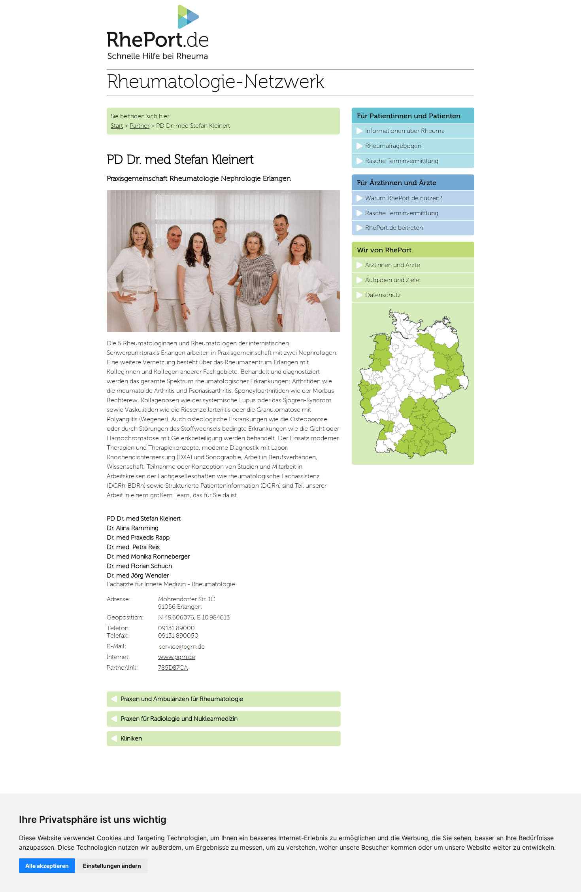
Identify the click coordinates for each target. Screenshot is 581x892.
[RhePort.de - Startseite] (157, 57)
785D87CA (173, 667)
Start (117, 125)
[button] (224, 699)
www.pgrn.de (176, 657)
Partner (139, 125)
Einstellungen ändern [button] (112, 865)
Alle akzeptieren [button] (47, 865)
